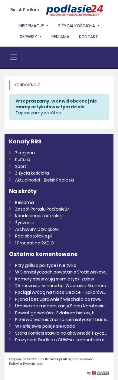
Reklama (60, 37)
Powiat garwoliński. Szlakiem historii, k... (56, 313)
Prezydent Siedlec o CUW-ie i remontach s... (61, 340)
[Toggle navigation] (13, 57)
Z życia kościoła (32, 173)
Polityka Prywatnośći (26, 363)
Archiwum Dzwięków (37, 229)
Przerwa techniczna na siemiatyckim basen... (62, 319)
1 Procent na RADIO (34, 243)
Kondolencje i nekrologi (39, 216)
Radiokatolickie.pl (33, 236)
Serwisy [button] (29, 37)
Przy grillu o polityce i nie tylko (45, 265)
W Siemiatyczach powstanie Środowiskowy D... (62, 272)
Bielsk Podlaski (26, 10)
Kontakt (88, 37)
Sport (20, 166)
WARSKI (103, 372)
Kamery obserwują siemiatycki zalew (54, 279)
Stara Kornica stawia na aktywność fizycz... (61, 333)
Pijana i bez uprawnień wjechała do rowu (58, 299)
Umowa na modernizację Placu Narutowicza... (62, 306)
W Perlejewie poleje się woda (45, 326)
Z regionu (25, 153)
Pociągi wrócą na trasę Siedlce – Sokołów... (60, 292)
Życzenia (24, 223)
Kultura (22, 159)
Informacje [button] (31, 26)
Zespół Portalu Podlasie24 (42, 209)
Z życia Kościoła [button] (77, 26)
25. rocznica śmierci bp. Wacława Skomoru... (62, 286)
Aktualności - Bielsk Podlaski (44, 180)
